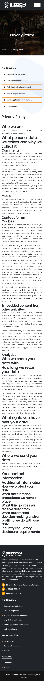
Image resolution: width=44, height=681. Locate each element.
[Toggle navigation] (37, 5)
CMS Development (14, 81)
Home (4, 49)
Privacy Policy (9, 641)
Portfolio (7, 650)
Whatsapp (8, 667)
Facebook (8, 663)
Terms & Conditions (12, 646)
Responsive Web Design (16, 74)
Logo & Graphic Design (16, 93)
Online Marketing (13, 106)
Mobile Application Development (19, 100)
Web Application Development (19, 87)
